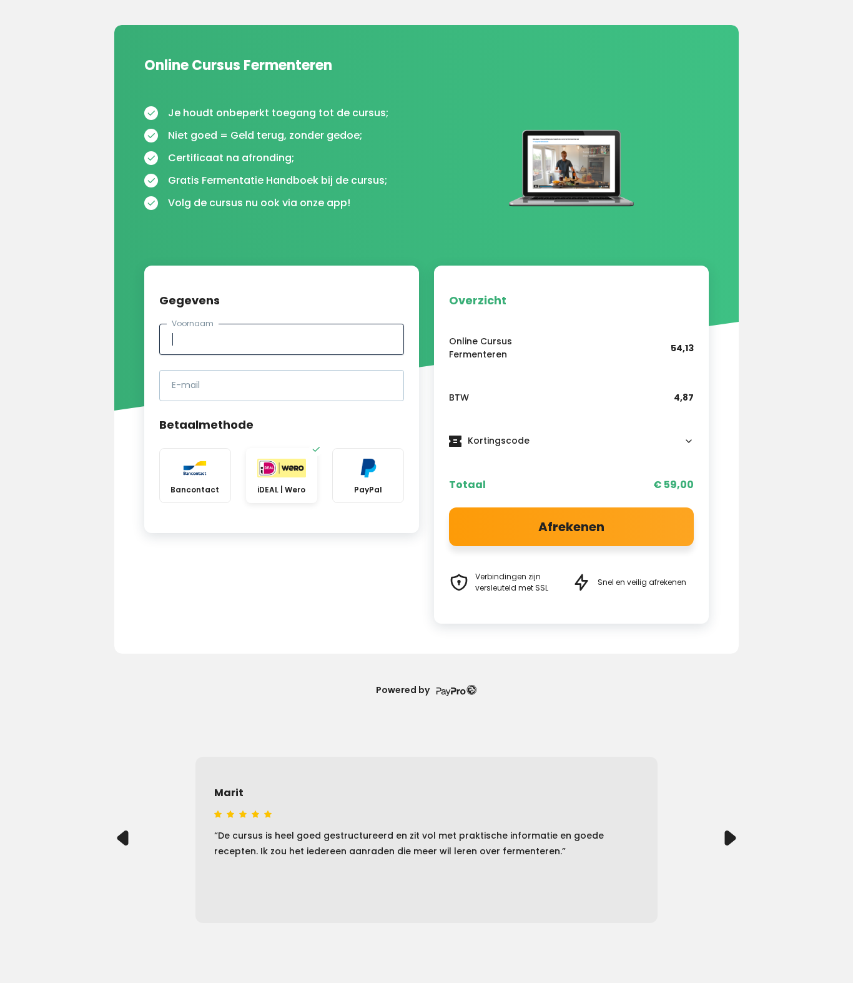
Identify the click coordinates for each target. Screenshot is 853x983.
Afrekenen (571, 527)
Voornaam (193, 323)
